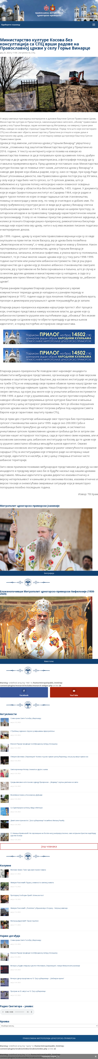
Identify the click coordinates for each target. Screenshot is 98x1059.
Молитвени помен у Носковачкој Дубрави (26, 795)
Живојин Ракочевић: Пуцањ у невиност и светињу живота (32, 882)
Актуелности (24, 52)
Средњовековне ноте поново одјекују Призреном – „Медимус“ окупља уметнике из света (44, 782)
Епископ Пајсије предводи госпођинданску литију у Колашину (33, 744)
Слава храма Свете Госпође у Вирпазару (25, 718)
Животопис (49, 661)
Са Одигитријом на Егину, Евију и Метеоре (26, 808)
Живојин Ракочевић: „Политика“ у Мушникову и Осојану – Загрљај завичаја (39, 908)
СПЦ (33, 52)
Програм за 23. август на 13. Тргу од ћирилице (28, 991)
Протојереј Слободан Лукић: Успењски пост (27, 895)
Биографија (49, 573)
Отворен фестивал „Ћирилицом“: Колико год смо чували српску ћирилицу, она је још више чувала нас (49, 757)
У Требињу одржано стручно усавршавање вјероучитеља (32, 731)
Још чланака (49, 846)
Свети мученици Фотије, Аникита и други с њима (29, 769)
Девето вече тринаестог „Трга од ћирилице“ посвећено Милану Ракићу (37, 820)
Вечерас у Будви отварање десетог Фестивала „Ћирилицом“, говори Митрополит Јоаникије (45, 966)
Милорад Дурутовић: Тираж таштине (24, 921)
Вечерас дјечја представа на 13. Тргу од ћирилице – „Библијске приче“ (37, 978)
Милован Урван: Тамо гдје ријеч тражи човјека (28, 870)
